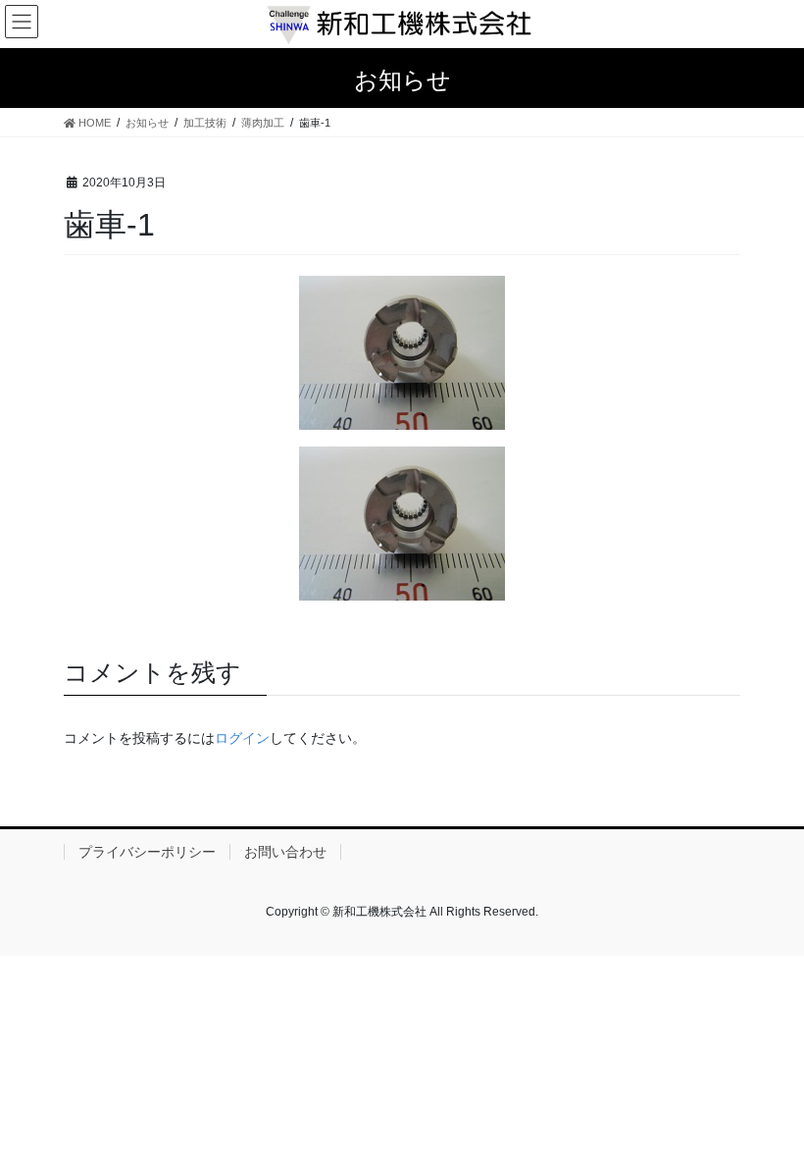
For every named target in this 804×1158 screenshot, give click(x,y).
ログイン (242, 738)
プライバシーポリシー (147, 852)
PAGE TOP (767, 1106)
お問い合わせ (285, 852)
